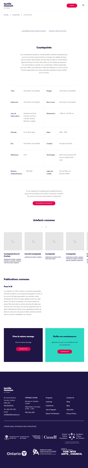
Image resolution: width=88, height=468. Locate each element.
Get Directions (8, 405)
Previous (42, 227)
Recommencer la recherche (44, 203)
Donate (72, 5)
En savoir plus (23, 349)
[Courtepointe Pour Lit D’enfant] (13, 241)
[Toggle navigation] (83, 5)
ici (60, 196)
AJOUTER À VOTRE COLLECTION (57, 31)
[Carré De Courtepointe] (34, 241)
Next (46, 227)
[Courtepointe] (54, 241)
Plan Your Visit (30, 412)
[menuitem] (54, 399)
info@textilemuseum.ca (11, 414)
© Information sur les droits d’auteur (34, 31)
